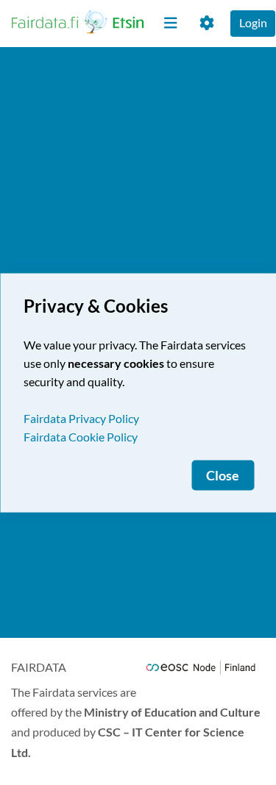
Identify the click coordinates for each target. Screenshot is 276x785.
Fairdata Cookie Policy (81, 436)
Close (222, 475)
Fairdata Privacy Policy (81, 418)
